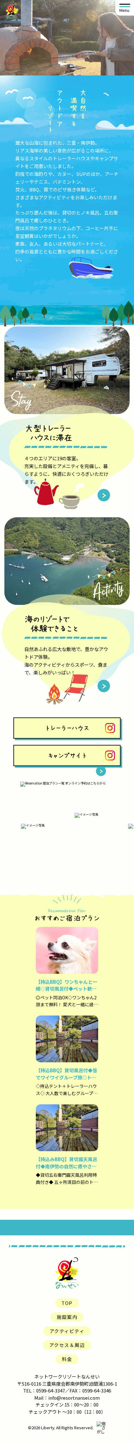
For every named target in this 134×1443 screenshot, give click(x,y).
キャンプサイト (67, 755)
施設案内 (67, 1317)
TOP (67, 1303)
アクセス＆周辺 (67, 1345)
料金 (67, 1359)
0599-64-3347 (50, 1390)
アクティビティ (67, 1331)
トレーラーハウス (67, 728)
